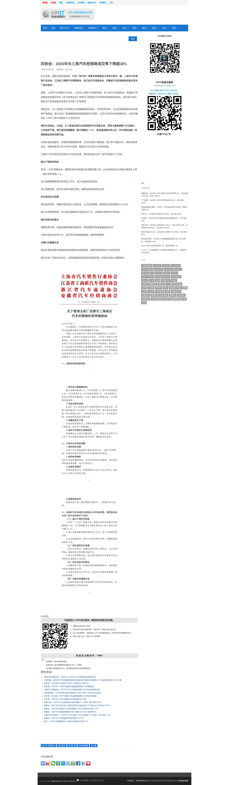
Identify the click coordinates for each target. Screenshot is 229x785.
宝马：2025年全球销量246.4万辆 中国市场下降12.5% (66, 721)
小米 (144, 291)
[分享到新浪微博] (48, 763)
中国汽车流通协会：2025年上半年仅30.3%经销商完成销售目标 (70, 677)
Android (157, 266)
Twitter (144, 280)
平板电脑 (159, 291)
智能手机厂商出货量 (159, 295)
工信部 (150, 291)
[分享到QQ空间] (58, 763)
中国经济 (60, 69)
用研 (174, 28)
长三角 (93, 746)
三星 (151, 280)
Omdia (174, 273)
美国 (184, 299)
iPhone (158, 273)
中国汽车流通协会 (149, 284)
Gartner (178, 269)
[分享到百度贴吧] (68, 763)
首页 (45, 28)
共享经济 (92, 28)
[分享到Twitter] (83, 763)
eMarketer (158, 269)
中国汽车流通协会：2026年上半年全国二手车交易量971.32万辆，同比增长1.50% (77, 715)
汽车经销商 (83, 746)
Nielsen (166, 273)
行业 (164, 28)
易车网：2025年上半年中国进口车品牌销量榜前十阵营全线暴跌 (70, 696)
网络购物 (176, 299)
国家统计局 (174, 288)
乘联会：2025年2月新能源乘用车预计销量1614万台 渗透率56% (70, 712)
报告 (53, 28)
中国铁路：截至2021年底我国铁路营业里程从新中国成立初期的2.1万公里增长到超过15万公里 (83, 680)
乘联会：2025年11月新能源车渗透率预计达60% (64, 718)
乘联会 (161, 284)
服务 (154, 28)
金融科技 (78, 28)
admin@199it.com (171, 781)
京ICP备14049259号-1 (68, 781)
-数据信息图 (146, 266)
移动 (104, 28)
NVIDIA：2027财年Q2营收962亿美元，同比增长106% (161, 214)
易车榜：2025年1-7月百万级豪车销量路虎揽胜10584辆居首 (68, 686)
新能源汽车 (176, 291)
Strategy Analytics (162, 277)
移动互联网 (165, 299)
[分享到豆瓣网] (73, 763)
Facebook (169, 269)
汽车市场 (72, 746)
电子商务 (181, 295)
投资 (144, 28)
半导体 (158, 288)
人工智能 (169, 284)
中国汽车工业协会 (169, 280)
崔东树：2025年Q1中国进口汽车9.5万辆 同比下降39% (66, 683)
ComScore (175, 266)
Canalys (166, 266)
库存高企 (61, 746)
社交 (124, 28)
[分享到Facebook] (78, 763)
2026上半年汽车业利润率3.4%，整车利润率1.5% (159, 246)
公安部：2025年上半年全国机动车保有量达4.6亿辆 (65, 699)
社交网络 (155, 299)
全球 (144, 288)
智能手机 (145, 295)
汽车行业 (68, 69)
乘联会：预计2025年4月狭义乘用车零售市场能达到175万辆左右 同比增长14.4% (77, 705)
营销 (134, 28)
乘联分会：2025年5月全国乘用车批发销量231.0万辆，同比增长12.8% (73, 702)
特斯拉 (172, 295)
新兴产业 (64, 28)
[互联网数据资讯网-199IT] (58, 14)
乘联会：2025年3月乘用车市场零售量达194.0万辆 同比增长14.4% (71, 709)
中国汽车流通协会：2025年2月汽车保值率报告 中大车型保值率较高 (72, 690)
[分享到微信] (53, 763)
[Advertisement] (148, 14)
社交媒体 (145, 299)
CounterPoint (147, 269)
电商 (114, 28)
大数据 (183, 288)
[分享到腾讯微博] (63, 763)
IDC (152, 273)
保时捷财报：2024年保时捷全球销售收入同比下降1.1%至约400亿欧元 (73, 693)
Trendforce (176, 277)
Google (145, 273)
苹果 (144, 303)
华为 (165, 288)
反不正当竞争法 (48, 746)
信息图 (178, 284)
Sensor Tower (147, 277)
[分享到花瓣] (88, 763)
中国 (158, 280)
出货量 (150, 288)
